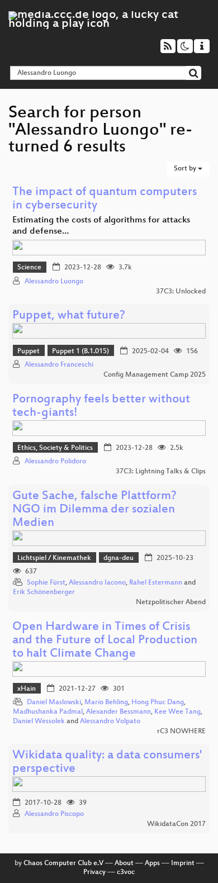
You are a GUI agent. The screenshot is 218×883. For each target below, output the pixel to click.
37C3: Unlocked (181, 292)
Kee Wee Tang (177, 712)
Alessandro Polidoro (55, 462)
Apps (152, 863)
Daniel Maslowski (54, 702)
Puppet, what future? (68, 316)
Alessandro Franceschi (59, 365)
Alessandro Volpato (110, 721)
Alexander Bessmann (118, 712)
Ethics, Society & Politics (55, 448)
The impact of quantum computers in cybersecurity (104, 199)
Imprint (183, 863)
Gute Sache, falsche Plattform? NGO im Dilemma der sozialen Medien (94, 510)
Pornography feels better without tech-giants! (101, 406)
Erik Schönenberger (44, 592)
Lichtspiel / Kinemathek (54, 558)
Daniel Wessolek (39, 721)
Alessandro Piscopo (54, 814)
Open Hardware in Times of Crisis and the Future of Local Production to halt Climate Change (104, 640)
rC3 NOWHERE (181, 731)
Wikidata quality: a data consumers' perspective (107, 762)
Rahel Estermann (155, 583)
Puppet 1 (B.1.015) (80, 351)
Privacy (94, 872)
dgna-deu (118, 558)
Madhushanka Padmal (48, 712)
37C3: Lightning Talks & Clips (161, 472)
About (124, 863)
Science (29, 268)
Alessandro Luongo (54, 282)
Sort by (186, 169)
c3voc (126, 872)
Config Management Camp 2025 (154, 375)
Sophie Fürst (46, 583)
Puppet (28, 351)
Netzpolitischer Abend (171, 602)
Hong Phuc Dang (157, 702)
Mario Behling (106, 702)
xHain (26, 689)
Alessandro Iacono (97, 583)
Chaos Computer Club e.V (63, 863)
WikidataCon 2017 (176, 824)
